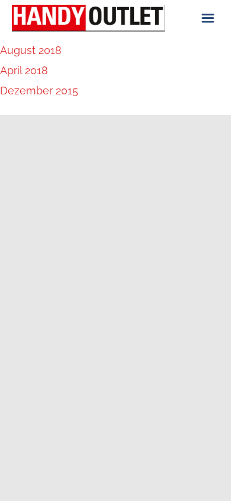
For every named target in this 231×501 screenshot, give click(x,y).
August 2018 (31, 50)
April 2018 (24, 70)
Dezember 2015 (39, 90)
